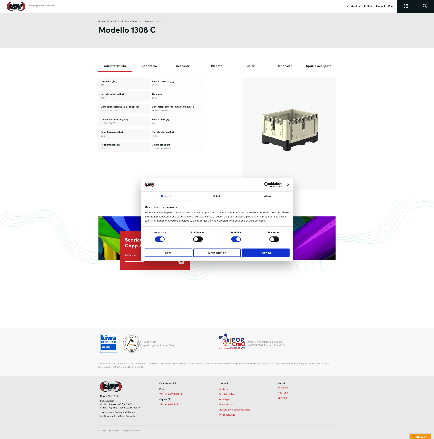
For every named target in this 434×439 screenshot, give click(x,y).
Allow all (266, 252)
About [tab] (268, 196)
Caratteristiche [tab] (115, 65)
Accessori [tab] (183, 65)
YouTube (283, 392)
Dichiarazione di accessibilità (234, 409)
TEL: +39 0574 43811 (170, 394)
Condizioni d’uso (227, 394)
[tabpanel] (217, 133)
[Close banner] (288, 185)
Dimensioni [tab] (285, 65)
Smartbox (137, 21)
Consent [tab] (166, 196)
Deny (168, 252)
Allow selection (217, 252)
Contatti (223, 389)
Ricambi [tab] (217, 65)
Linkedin (282, 397)
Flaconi (380, 6)
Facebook (283, 387)
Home (101, 21)
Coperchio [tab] (149, 65)
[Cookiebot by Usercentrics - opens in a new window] (267, 184)
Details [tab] (217, 196)
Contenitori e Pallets (359, 6)
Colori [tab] (250, 65)
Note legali (224, 399)
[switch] (198, 239)
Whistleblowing (227, 414)
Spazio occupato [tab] (318, 65)
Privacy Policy (226, 404)
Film (390, 6)
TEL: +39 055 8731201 (171, 404)
